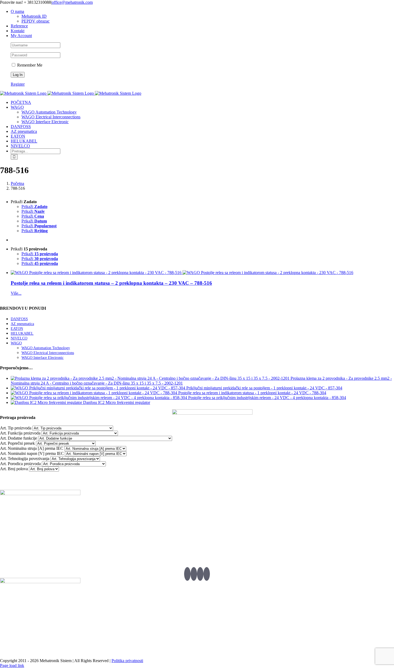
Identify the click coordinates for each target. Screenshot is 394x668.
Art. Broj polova (14, 468)
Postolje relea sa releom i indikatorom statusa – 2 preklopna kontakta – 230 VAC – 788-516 (111, 283)
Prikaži (34, 206)
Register (18, 84)
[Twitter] (187, 574)
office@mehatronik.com (72, 2)
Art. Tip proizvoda (15, 428)
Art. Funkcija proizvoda (20, 433)
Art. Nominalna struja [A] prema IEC (31, 448)
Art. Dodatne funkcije (18, 438)
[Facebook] (194, 574)
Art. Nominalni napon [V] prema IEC (32, 453)
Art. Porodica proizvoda (20, 463)
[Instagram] (206, 574)
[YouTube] (200, 574)
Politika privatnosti (127, 660)
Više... (16, 293)
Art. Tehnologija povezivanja (24, 458)
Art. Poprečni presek (17, 443)
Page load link (12, 665)
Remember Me (29, 65)
